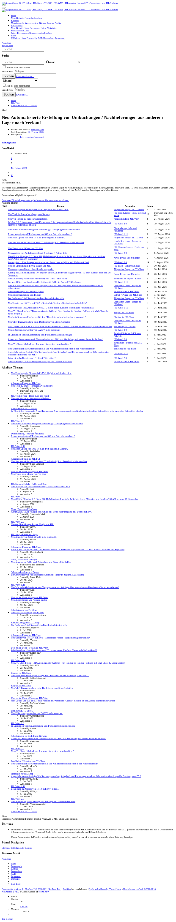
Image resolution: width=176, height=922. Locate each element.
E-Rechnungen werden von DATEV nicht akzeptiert (34, 330)
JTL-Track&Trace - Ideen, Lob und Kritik (30, 396)
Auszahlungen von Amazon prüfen (26, 291)
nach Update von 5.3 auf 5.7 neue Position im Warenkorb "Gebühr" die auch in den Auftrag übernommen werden (60, 326)
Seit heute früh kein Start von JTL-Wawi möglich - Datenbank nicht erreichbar (46, 242)
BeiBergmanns (37, 129)
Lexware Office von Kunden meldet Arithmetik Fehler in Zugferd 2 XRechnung (44, 282)
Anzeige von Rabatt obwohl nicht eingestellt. (31, 269)
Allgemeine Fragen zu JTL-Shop (129, 209)
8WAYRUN (43, 891)
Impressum (16, 876)
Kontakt (28, 848)
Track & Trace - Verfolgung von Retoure (29, 214)
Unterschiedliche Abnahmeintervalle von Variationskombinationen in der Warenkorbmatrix (51, 348)
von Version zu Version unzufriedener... (28, 219)
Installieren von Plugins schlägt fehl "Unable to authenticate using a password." (47, 317)
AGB (13, 874)
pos (37, 137)
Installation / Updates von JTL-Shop (28, 761)
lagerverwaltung (27, 137)
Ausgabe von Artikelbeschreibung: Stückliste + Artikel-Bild (37, 253)
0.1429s (24, 906)
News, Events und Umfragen (127, 257)
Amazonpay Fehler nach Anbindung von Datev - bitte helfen (37, 278)
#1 (12, 175)
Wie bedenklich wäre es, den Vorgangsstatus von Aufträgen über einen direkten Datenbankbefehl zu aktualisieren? (65, 587)
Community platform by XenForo (31, 889)
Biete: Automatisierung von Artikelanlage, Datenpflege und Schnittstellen (44, 229)
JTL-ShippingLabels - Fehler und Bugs (29, 484)
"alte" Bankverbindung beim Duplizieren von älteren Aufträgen (39, 322)
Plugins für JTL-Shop (124, 312)
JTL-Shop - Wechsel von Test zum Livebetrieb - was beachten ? (39, 344)
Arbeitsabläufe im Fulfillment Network (29, 736)
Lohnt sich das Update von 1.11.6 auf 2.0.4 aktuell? (32, 358)
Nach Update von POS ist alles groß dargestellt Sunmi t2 (36, 237)
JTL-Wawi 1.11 (121, 234)
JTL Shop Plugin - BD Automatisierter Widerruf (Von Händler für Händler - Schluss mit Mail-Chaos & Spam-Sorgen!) (68, 663)
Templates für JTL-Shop (125, 348)
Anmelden (6, 859)
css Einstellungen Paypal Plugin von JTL (29, 266)
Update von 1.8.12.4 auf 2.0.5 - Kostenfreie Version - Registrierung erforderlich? (47, 303)
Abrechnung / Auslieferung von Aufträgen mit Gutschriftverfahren (40, 361)
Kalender (20, 848)
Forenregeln (16, 866)
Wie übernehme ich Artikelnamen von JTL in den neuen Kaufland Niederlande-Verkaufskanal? (51, 307)
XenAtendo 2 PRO (10, 891)
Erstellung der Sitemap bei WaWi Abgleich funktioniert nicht (38, 209)
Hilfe (13, 848)
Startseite (6, 848)
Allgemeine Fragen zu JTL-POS (128, 237)
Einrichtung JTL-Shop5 (124, 326)
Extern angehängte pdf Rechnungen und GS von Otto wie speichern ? (40, 234)
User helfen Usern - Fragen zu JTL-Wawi (29, 471)
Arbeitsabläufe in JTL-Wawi (126, 219)
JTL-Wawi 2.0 (120, 223)
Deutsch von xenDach (139, 889)
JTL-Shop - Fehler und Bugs (127, 266)
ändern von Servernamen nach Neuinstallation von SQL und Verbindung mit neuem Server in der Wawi (55, 339)
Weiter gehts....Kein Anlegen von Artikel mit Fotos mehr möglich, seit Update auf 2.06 (48, 262)
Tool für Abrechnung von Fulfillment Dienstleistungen (40, 334)
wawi (41, 137)
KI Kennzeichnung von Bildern (24, 295)
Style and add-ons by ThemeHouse (105, 889)
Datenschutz (16, 871)
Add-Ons (67, 889)
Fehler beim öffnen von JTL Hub (25, 248)
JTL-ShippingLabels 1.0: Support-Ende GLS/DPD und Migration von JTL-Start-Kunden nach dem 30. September (67, 549)
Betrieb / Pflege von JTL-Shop (128, 295)
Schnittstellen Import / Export (127, 278)
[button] (4, 7)
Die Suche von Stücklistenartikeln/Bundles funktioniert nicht (36, 298)
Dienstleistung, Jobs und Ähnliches (27, 433)
